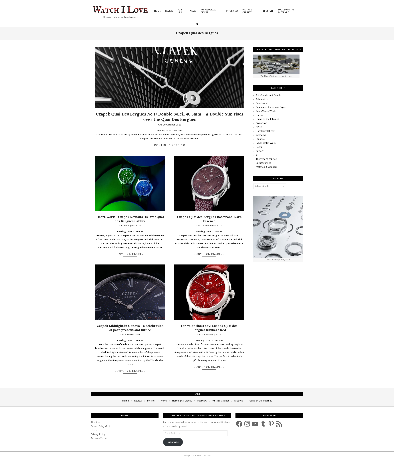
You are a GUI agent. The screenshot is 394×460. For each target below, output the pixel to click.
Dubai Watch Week (265, 110)
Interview (261, 134)
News (259, 146)
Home (94, 430)
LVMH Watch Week (266, 142)
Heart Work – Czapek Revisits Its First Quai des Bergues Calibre (130, 219)
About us (95, 422)
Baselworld (261, 102)
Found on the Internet (267, 118)
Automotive (262, 98)
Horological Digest (265, 130)
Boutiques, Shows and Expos (271, 106)
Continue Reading (169, 145)
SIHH (258, 154)
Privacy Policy (98, 434)
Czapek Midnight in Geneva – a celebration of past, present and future (130, 328)
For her (259, 114)
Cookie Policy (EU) (100, 426)
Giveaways (261, 122)
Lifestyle (260, 138)
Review (259, 150)
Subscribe (173, 442)
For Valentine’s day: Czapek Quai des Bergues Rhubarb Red (209, 328)
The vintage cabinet (266, 158)
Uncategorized (263, 162)
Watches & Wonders (266, 166)
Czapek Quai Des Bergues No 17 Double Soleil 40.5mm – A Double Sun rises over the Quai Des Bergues (169, 117)
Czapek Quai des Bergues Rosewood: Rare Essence (209, 219)
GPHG (259, 126)
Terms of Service (100, 438)
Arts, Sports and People (268, 94)
